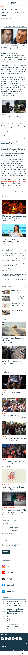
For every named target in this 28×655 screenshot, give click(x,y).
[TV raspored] (20, 638)
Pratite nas (6, 552)
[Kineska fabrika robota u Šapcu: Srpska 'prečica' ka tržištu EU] (14, 428)
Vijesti (3, 6)
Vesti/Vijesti (7, 250)
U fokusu (5, 372)
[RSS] (16, 638)
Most (3, 413)
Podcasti (5, 320)
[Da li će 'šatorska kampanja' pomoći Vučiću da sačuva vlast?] (14, 405)
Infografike (6, 485)
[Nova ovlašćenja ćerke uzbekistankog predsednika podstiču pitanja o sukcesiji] (14, 230)
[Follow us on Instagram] (13, 638)
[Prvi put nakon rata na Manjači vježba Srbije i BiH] (14, 106)
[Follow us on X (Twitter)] (6, 638)
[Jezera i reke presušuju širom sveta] (6, 312)
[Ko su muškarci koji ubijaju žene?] (14, 382)
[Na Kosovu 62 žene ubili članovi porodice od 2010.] (6, 305)
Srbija (4, 436)
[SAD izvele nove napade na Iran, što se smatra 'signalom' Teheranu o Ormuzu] (14, 207)
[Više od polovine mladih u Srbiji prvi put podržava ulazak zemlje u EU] (14, 451)
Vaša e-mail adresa (8, 534)
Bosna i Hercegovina (8, 508)
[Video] (6, 653)
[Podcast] (14, 653)
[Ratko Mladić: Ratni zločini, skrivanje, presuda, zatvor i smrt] (14, 352)
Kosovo (4, 390)
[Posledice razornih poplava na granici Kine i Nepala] (6, 298)
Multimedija (7, 287)
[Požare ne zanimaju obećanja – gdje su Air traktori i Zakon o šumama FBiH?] (14, 329)
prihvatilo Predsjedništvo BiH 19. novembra (13, 181)
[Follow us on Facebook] (2, 638)
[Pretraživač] (22, 653)
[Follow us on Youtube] (9, 638)
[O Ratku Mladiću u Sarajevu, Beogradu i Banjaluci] (6, 292)
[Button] (24, 22)
